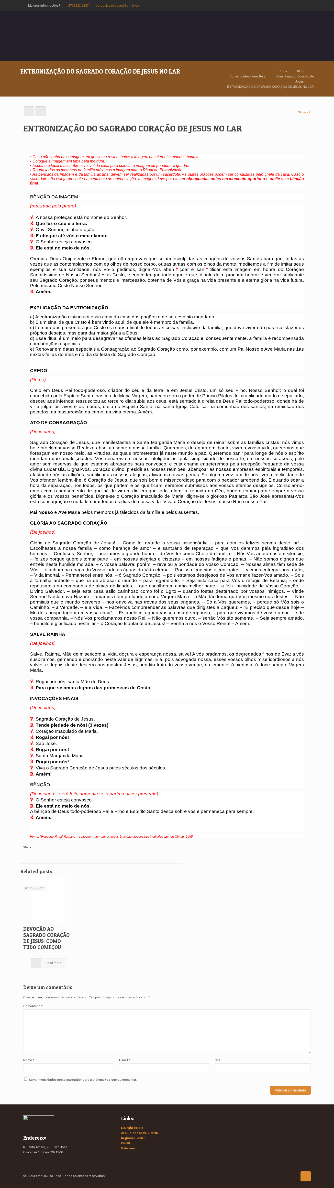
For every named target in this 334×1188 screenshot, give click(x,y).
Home (282, 71)
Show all (304, 112)
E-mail (124, 1060)
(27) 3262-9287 (78, 5)
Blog (300, 71)
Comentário (33, 1006)
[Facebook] (290, 5)
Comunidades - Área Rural (248, 76)
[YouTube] (296, 5)
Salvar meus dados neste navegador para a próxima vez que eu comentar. (83, 1079)
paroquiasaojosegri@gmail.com (119, 5)
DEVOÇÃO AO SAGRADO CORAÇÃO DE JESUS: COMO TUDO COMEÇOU (46, 938)
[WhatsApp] (283, 5)
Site (217, 1060)
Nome (28, 1060)
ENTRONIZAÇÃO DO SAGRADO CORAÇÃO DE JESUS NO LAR (270, 86)
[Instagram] (303, 5)
